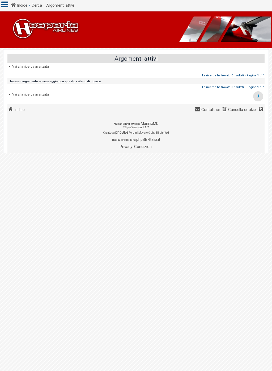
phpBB (120, 132)
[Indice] (136, 30)
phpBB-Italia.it (148, 139)
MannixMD (150, 123)
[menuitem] (239, 110)
